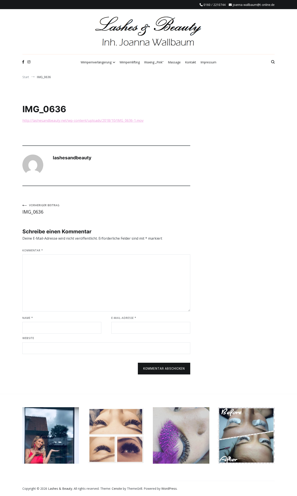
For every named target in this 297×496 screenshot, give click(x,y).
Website (28, 338)
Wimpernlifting (130, 62)
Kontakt (190, 62)
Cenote (117, 488)
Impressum (208, 62)
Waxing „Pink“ (154, 62)
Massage (174, 62)
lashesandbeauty (72, 157)
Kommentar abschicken (164, 368)
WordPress (169, 488)
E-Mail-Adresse (123, 318)
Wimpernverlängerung (96, 62)
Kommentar (32, 250)
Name (27, 318)
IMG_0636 (41, 209)
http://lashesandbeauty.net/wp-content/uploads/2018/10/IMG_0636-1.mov (82, 120)
